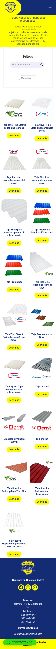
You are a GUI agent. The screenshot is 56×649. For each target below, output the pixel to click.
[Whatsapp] (35, 587)
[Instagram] (28, 587)
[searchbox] (28, 78)
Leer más (14, 135)
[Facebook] (21, 587)
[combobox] (28, 78)
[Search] (41, 65)
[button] (49, 6)
